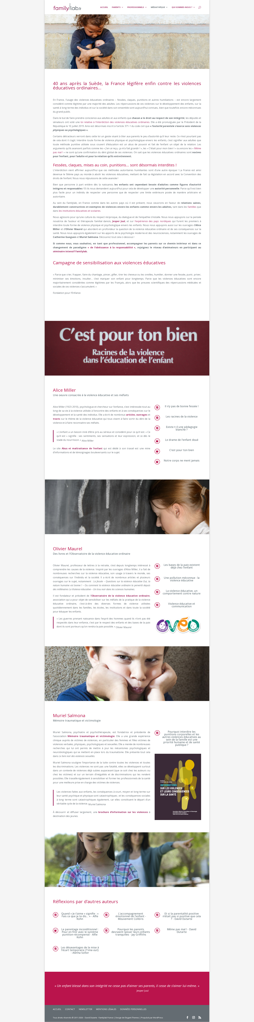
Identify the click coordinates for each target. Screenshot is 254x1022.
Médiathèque (158, 7)
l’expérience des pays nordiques (153, 221)
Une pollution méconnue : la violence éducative (181, 579)
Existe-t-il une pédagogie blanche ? (181, 428)
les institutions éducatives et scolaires (79, 210)
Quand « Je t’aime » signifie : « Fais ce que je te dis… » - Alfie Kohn (79, 916)
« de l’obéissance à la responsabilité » (112, 247)
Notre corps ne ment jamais (181, 460)
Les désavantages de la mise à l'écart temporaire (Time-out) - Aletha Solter (80, 950)
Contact (70, 1009)
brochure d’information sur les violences (123, 812)
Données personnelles (133, 1009)
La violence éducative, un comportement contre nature (181, 592)
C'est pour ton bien (181, 450)
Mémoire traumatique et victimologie (91, 736)
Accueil (104, 7)
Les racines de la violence (182, 416)
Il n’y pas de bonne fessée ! (181, 406)
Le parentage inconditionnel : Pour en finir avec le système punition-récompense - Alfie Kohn (79, 933)
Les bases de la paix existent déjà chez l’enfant (182, 566)
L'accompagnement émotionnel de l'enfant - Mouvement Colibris (131, 916)
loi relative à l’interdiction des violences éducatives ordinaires (115, 122)
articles (130, 414)
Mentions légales (106, 1009)
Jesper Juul (118, 221)
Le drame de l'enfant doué (181, 440)
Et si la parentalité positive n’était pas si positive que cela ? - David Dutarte (182, 916)
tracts (56, 418)
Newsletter (85, 1009)
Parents (116, 7)
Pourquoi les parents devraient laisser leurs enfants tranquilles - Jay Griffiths (130, 931)
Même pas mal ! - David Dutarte (181, 930)
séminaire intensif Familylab (70, 251)
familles (191, 206)
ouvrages (141, 414)
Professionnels (135, 7)
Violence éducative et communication (181, 605)
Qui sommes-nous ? (182, 7)
